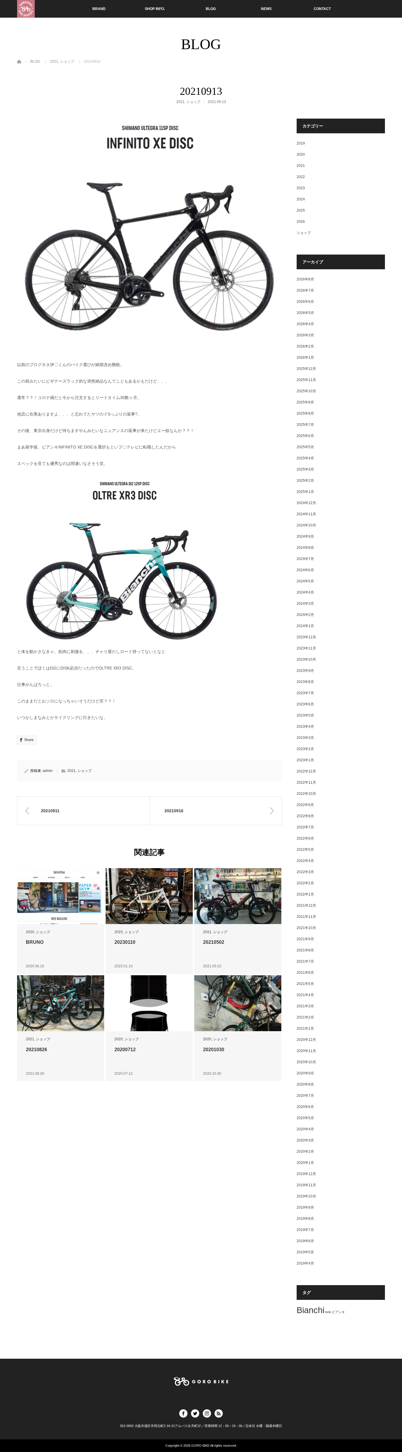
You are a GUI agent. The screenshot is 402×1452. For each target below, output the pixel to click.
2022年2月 (305, 883)
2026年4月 (305, 324)
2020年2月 (305, 1151)
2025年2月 (305, 481)
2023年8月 (305, 682)
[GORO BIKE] (26, 9)
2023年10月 (306, 659)
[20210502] (237, 896)
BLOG (211, 9)
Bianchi (310, 1310)
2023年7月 (305, 693)
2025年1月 (305, 492)
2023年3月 (305, 738)
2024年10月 (306, 525)
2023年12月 (306, 637)
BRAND (99, 9)
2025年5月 (305, 447)
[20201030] (237, 1003)
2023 (118, 932)
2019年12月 (306, 1174)
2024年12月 (306, 503)
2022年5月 (305, 850)
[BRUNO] (60, 896)
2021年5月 (305, 984)
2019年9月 (305, 1207)
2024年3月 (305, 604)
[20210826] (60, 1003)
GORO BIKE (200, 1445)
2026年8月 (305, 279)
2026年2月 (305, 346)
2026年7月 (305, 290)
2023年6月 (305, 704)
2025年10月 (306, 391)
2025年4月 (305, 458)
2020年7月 (305, 1096)
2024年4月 (305, 592)
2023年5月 (305, 715)
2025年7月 (305, 425)
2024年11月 (306, 514)
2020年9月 (305, 1073)
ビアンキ (338, 1312)
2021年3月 (305, 1006)
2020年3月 (305, 1140)
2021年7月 (305, 961)
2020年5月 (305, 1118)
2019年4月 (305, 1263)
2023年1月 (305, 760)
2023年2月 (305, 749)
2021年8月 (305, 950)
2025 (301, 210)
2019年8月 (305, 1219)
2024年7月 (305, 559)
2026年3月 (305, 335)
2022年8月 (305, 816)
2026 (301, 222)
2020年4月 (305, 1129)
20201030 (213, 1049)
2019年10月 (306, 1196)
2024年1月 (305, 626)
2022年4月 (305, 861)
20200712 (125, 1049)
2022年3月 (305, 872)
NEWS (266, 9)
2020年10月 (306, 1062)
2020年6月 (305, 1107)
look (328, 1312)
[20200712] (149, 1003)
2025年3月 (305, 469)
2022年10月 (306, 794)
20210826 (36, 1049)
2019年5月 (305, 1252)
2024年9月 (305, 536)
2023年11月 (306, 648)
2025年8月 (305, 413)
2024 (301, 199)
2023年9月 (305, 671)
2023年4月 (305, 727)
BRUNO (35, 942)
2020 (30, 932)
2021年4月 (305, 995)
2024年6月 (305, 570)
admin (48, 771)
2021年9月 (305, 939)
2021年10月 (306, 928)
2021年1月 (305, 1028)
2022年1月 (305, 894)
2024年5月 (305, 581)
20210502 (213, 942)
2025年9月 (305, 402)
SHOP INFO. (155, 9)
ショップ (193, 102)
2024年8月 (305, 548)
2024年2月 (305, 615)
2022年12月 (306, 771)
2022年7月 (305, 827)
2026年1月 (305, 357)
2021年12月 (306, 905)
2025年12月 (306, 369)
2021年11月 (306, 917)
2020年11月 (306, 1051)
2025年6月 (305, 436)
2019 (301, 143)
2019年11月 (306, 1185)
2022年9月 (305, 805)
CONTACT (322, 9)
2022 (301, 177)
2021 (180, 102)
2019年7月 (305, 1230)
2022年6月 (305, 838)
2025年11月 (306, 380)
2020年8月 (305, 1084)
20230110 (124, 942)
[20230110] (149, 896)
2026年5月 (305, 313)
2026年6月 (305, 302)
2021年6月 (305, 973)
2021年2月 (305, 1017)
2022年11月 (306, 782)
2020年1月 (305, 1163)
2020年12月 (306, 1040)
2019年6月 (305, 1241)
